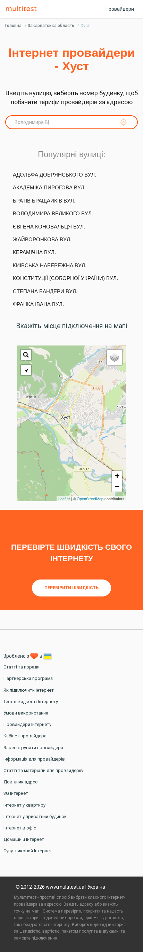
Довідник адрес (20, 781)
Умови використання (25, 713)
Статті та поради (21, 667)
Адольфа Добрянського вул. (54, 175)
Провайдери (120, 9)
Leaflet (64, 498)
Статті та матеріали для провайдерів (43, 770)
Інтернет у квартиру (24, 805)
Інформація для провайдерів (34, 759)
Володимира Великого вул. (53, 213)
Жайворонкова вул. (42, 239)
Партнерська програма (28, 678)
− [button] (117, 486)
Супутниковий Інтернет (27, 850)
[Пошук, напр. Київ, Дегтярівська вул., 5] (26, 355)
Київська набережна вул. (49, 265)
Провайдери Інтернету (27, 724)
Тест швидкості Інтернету (30, 701)
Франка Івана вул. (38, 304)
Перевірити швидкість (71, 587)
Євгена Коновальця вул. (49, 227)
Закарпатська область (51, 25)
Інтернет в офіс (19, 827)
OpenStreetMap (90, 498)
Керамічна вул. (34, 252)
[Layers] (114, 357)
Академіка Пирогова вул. (49, 187)
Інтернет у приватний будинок (35, 816)
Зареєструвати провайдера (33, 747)
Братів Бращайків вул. (44, 201)
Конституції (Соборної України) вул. (65, 278)
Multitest (23, 9)
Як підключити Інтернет (28, 690)
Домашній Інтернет (23, 839)
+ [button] (117, 475)
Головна (13, 25)
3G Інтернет (15, 793)
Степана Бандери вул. (45, 291)
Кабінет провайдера (25, 735)
